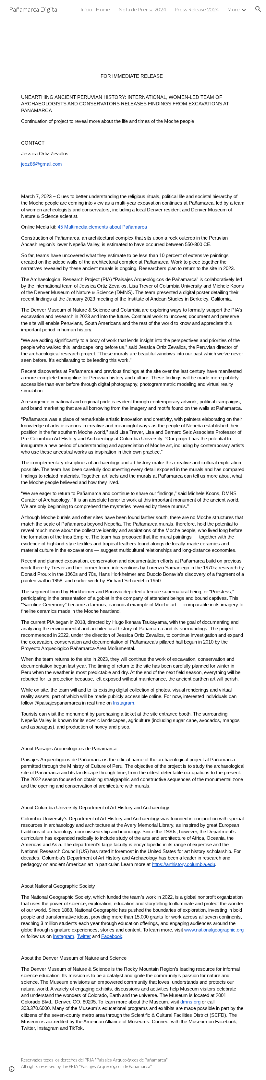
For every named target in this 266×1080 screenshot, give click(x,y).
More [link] (233, 9)
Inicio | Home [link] (95, 9)
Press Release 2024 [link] (197, 9)
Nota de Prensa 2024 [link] (142, 9)
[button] (258, 9)
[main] (133, 552)
